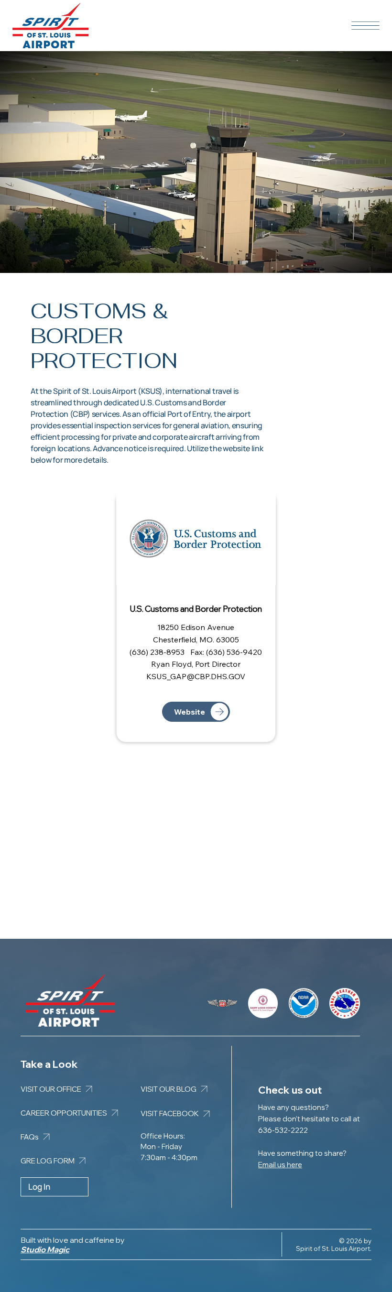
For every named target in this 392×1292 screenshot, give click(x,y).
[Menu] (365, 25)
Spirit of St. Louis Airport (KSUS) (108, 391)
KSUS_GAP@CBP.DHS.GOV (195, 676)
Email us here (280, 1164)
